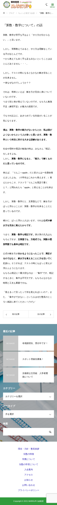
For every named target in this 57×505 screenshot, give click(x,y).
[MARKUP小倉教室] (17, 4)
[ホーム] (4, 13)
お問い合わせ (28, 485)
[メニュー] (52, 4)
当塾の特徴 (28, 454)
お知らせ (28, 480)
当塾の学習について (28, 464)
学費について (28, 459)
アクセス (28, 474)
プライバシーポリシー (28, 490)
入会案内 (28, 469)
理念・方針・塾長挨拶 (28, 449)
